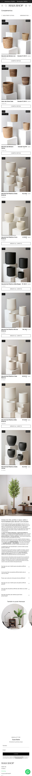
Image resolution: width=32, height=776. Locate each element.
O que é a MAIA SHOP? (6, 773)
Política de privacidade (18, 756)
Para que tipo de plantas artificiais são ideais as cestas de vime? (14, 589)
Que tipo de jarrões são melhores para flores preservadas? (11, 595)
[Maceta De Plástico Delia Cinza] (16, 447)
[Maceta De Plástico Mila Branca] (16, 400)
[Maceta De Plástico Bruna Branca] (16, 310)
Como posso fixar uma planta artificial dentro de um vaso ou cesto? (13, 572)
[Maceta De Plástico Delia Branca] (16, 174)
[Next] (30, 1)
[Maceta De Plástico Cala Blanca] (16, 357)
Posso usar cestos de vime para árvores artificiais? (13, 578)
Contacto (3, 768)
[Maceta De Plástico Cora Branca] (16, 217)
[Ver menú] (2, 6)
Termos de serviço (18, 758)
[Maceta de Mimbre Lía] (16, 36)
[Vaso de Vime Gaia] (16, 82)
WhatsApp (3, 771)
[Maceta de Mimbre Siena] (16, 127)
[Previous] (2, 1)
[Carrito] (29, 6)
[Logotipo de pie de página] (7, 763)
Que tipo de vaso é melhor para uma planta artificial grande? (13, 567)
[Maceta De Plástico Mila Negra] (16, 264)
